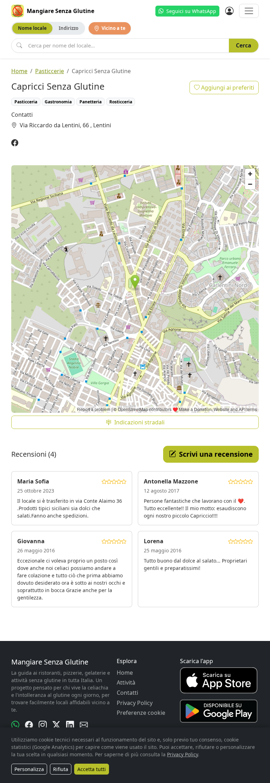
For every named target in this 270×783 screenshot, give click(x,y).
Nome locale (32, 28)
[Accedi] (229, 11)
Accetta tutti (91, 769)
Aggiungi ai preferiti (227, 87)
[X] (56, 725)
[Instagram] (43, 725)
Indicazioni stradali (139, 422)
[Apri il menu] (249, 11)
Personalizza (29, 769)
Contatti (127, 693)
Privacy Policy (135, 703)
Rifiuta (60, 769)
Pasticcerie (49, 71)
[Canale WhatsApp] (15, 725)
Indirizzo (68, 28)
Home (19, 71)
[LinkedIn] (70, 725)
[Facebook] (14, 143)
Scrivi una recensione (216, 454)
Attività (126, 682)
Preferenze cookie (141, 713)
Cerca (243, 45)
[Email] (84, 725)
